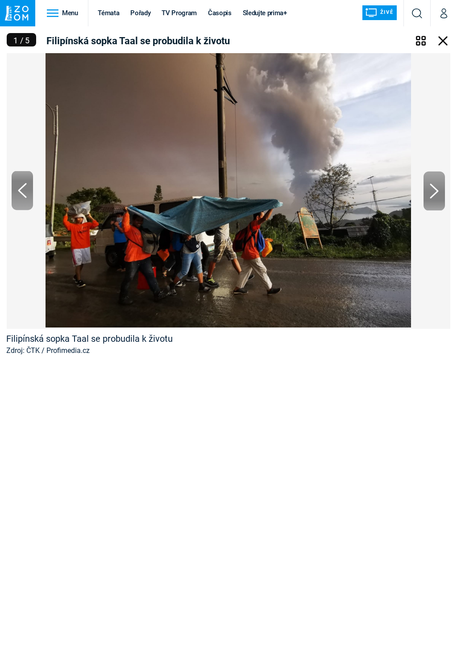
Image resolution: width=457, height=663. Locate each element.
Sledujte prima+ (265, 13)
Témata (108, 13)
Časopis (220, 13)
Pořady (140, 13)
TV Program (179, 13)
